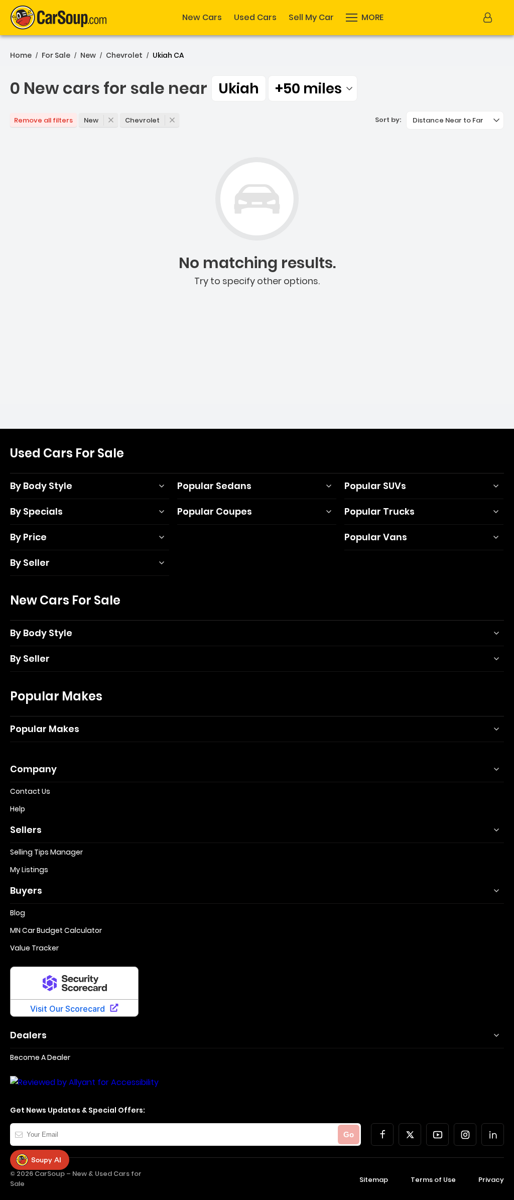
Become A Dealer (40, 1057)
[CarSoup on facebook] (382, 1134)
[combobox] (313, 88)
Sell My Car (311, 17)
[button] (364, 17)
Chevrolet (124, 55)
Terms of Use (433, 1179)
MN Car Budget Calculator (56, 930)
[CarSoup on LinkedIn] (492, 1134)
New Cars (202, 17)
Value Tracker (34, 948)
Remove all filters (43, 120)
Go (348, 1134)
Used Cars (255, 17)
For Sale (56, 55)
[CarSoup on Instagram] (465, 1134)
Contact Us (30, 791)
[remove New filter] (111, 120)
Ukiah (238, 88)
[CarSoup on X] (410, 1134)
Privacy (491, 1179)
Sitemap (373, 1179)
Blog (17, 913)
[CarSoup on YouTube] (437, 1134)
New (88, 55)
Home (21, 55)
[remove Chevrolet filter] (172, 120)
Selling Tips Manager (46, 852)
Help (17, 809)
